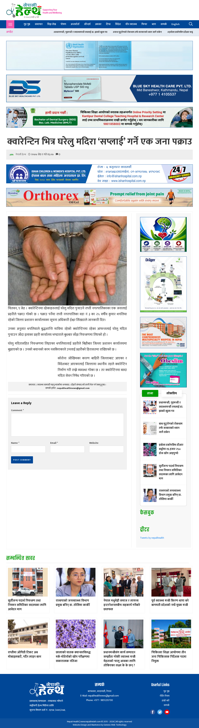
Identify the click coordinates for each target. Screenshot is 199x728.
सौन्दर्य (87, 24)
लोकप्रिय (172, 393)
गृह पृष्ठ (27, 24)
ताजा (150, 393)
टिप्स (108, 24)
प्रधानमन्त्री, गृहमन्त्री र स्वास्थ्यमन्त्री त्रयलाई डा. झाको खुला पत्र (31, 32)
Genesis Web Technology (115, 725)
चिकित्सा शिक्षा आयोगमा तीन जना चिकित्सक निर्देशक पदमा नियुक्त (168, 657)
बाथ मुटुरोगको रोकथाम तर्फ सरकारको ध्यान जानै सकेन (88, 32)
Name (15, 443)
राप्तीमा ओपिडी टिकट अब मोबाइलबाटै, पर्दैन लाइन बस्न (24, 654)
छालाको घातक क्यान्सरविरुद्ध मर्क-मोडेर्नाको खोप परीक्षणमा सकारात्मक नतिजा (73, 657)
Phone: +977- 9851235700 (99, 700)
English (175, 24)
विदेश (118, 24)
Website (93, 443)
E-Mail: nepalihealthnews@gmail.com (99, 696)
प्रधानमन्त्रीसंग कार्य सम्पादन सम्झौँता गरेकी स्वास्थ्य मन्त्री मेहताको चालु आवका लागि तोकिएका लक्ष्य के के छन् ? (119, 659)
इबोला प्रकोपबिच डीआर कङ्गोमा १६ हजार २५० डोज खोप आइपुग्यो (147, 32)
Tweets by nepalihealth (152, 538)
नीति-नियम (164, 696)
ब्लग (154, 24)
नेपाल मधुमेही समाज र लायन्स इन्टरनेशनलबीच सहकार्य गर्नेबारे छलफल (122, 605)
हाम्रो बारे (165, 701)
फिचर (144, 24)
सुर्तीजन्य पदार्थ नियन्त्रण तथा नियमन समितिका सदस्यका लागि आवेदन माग (171, 472)
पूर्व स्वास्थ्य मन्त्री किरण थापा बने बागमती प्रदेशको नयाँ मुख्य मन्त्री (170, 603)
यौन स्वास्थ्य (131, 24)
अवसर (98, 24)
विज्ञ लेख (51, 24)
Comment (17, 410)
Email (54, 443)
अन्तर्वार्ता (75, 24)
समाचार (39, 24)
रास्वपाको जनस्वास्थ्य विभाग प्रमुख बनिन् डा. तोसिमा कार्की (170, 494)
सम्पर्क (164, 24)
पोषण (63, 24)
